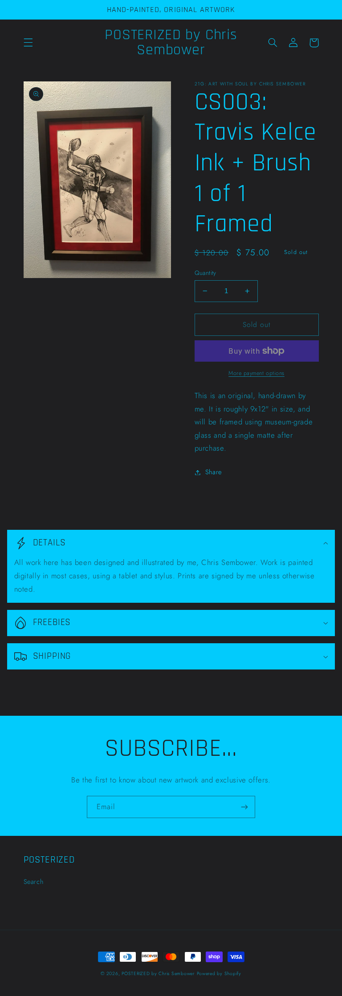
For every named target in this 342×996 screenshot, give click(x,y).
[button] (28, 42)
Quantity (205, 272)
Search (34, 882)
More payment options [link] (256, 373)
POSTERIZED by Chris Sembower (158, 973)
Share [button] (213, 472)
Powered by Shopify (219, 973)
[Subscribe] (244, 807)
